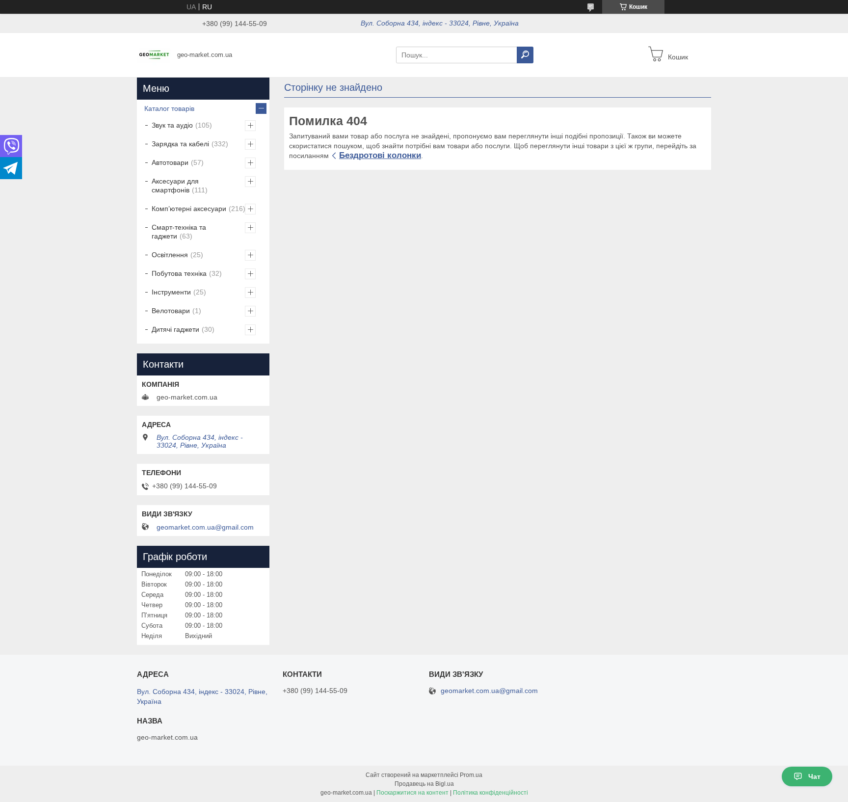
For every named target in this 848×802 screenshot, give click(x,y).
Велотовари (171, 311)
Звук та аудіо (172, 125)
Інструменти (171, 292)
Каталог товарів (169, 108)
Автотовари (170, 162)
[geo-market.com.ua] (154, 54)
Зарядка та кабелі (180, 144)
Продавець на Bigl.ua (424, 783)
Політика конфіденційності (490, 792)
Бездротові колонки (380, 155)
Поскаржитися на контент (412, 792)
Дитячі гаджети (175, 329)
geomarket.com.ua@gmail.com (205, 527)
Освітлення (170, 255)
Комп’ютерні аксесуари (189, 209)
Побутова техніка (179, 273)
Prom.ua (471, 775)
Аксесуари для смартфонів (175, 185)
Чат (814, 776)
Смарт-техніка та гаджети (179, 231)
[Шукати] (525, 55)
